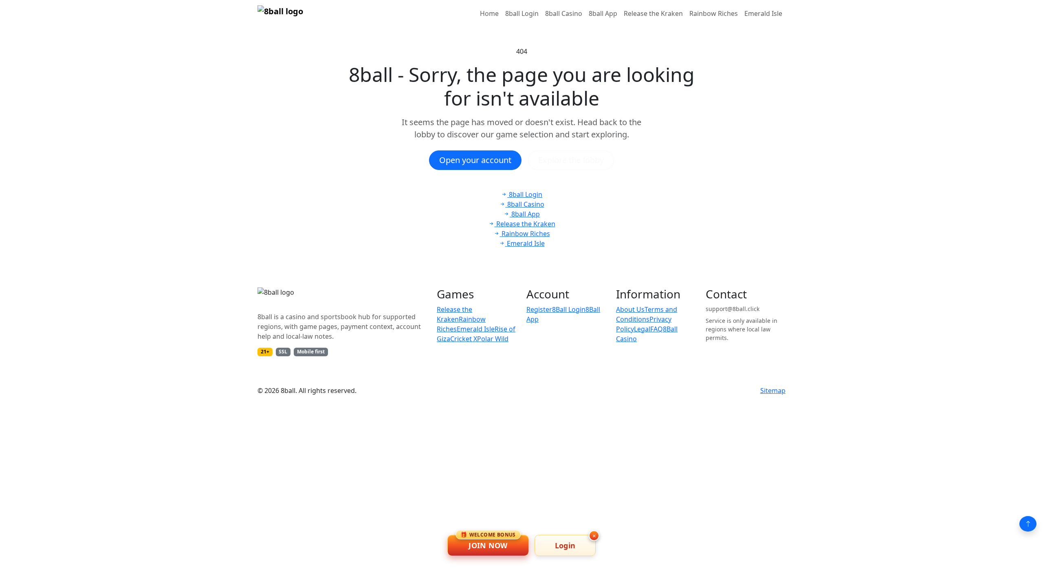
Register (539, 309)
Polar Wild (492, 338)
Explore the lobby (571, 160)
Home (489, 13)
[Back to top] (1027, 524)
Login (565, 545)
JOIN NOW (488, 542)
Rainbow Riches (713, 13)
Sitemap (773, 390)
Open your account (475, 160)
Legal (642, 328)
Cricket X (463, 338)
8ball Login (522, 13)
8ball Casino (563, 13)
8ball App (603, 13)
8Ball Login (568, 309)
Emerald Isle (763, 13)
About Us (630, 309)
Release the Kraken (653, 13)
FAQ (656, 328)
